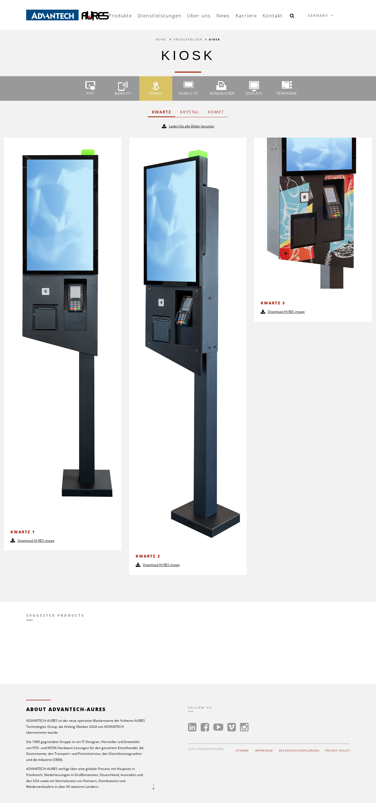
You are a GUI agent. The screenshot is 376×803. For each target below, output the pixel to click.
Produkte (120, 15)
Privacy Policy (337, 750)
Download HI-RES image (36, 540)
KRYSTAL (189, 111)
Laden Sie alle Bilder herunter (191, 126)
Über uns (199, 15)
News (223, 15)
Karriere (246, 15)
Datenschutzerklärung (299, 750)
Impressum (264, 750)
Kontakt (273, 15)
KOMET (216, 111)
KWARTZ (161, 111)
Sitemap (242, 750)
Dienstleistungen (160, 15)
